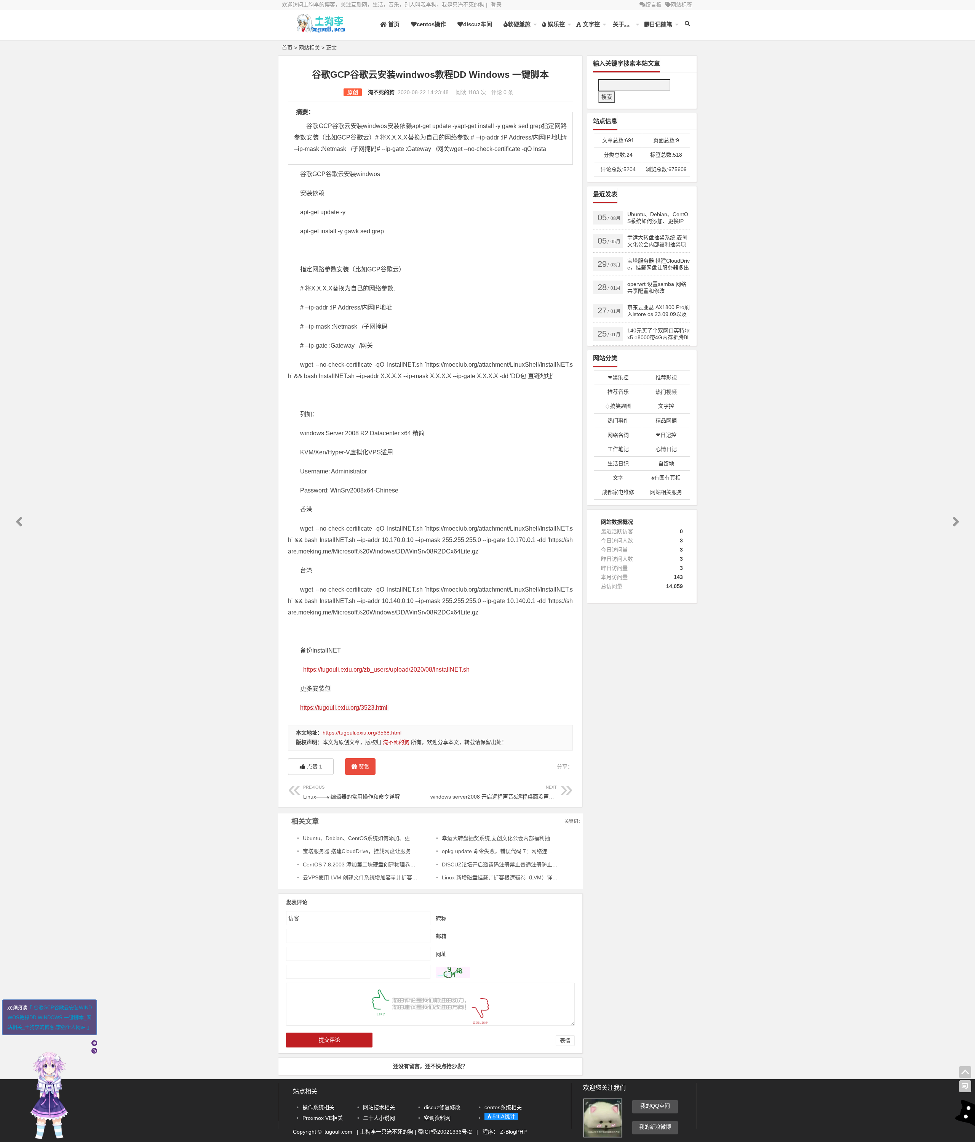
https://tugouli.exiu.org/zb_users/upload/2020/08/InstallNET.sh (386, 669)
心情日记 (666, 449)
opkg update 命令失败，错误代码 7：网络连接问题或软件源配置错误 (524, 851)
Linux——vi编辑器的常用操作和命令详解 (351, 792)
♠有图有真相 (666, 478)
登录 (496, 5)
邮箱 (441, 936)
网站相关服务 (666, 492)
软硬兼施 (519, 24)
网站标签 (681, 5)
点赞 (314, 766)
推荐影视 (666, 377)
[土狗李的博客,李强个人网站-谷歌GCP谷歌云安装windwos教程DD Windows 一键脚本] (324, 29)
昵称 (441, 918)
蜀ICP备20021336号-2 (445, 1132)
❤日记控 (666, 435)
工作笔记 (618, 449)
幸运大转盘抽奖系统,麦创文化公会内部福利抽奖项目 (504, 838)
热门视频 (666, 392)
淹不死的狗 (381, 92)
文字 (618, 478)
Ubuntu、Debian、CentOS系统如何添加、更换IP (361, 838)
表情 (565, 1041)
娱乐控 (555, 24)
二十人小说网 (379, 1118)
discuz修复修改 (442, 1107)
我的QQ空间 (655, 1106)
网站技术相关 (379, 1107)
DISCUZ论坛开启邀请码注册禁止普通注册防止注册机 (505, 864)
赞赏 (364, 766)
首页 (393, 24)
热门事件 (618, 420)
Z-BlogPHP (513, 1132)
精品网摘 (666, 420)
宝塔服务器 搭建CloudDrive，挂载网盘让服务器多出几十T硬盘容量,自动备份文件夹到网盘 (410, 851)
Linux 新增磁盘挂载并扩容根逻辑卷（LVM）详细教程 (505, 877)
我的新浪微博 (655, 1127)
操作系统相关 (318, 1107)
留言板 (654, 5)
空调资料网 (437, 1118)
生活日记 (618, 463)
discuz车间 (477, 24)
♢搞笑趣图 (618, 406)
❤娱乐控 (618, 377)
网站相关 (309, 48)
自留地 (666, 463)
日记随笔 (660, 24)
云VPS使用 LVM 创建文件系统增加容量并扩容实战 (363, 877)
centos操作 (431, 24)
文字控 (590, 24)
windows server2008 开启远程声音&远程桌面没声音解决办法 (502, 792)
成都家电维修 (618, 492)
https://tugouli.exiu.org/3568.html (362, 733)
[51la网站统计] (501, 1118)
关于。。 (622, 24)
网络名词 (618, 435)
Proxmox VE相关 (322, 1118)
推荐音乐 (618, 392)
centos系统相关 (503, 1107)
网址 (441, 954)
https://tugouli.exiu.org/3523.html (343, 707)
